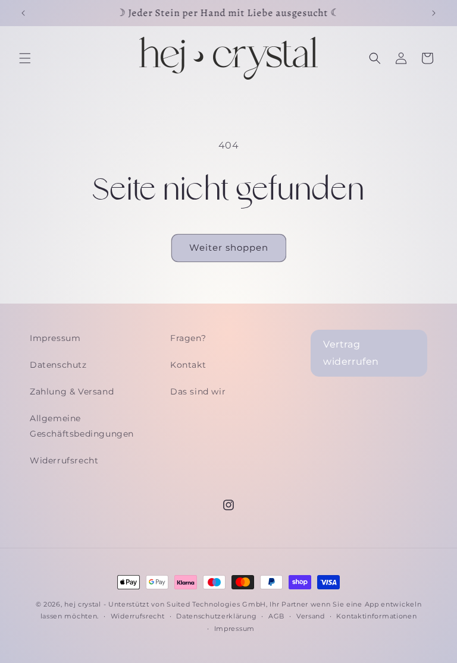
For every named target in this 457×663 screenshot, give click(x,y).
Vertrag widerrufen (351, 353)
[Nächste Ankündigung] (434, 13)
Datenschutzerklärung (216, 616)
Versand (310, 616)
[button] (25, 58)
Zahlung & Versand (72, 391)
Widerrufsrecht (64, 460)
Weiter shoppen (228, 247)
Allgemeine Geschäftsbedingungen (82, 425)
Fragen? (188, 338)
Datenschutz (58, 364)
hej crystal (82, 604)
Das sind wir (198, 391)
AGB (276, 616)
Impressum (55, 338)
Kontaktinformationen (376, 616)
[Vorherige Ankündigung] (23, 13)
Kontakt (188, 364)
